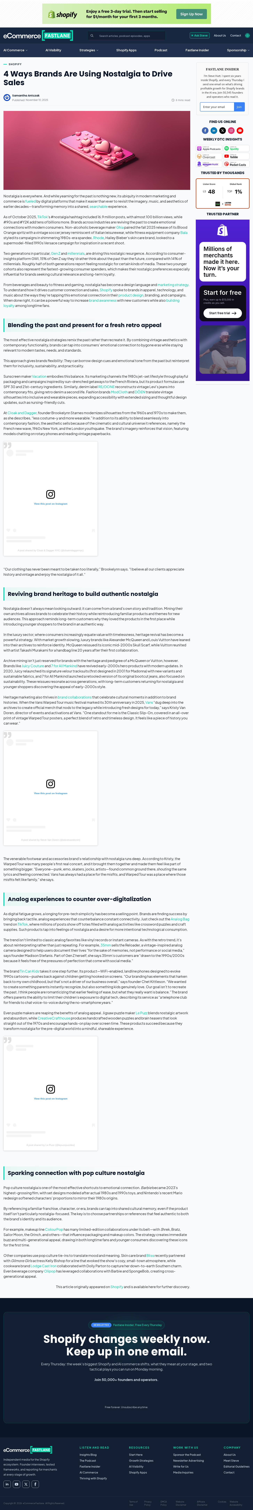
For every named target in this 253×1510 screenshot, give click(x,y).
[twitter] (222, 130)
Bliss (150, 1255)
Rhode (98, 237)
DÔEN (140, 392)
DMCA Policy (163, 1503)
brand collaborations (75, 697)
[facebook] (205, 130)
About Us (220, 35)
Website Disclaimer (181, 1503)
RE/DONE (106, 386)
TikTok (42, 217)
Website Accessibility (236, 1503)
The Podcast (88, 1460)
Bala (183, 232)
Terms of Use (133, 1503)
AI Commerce (13, 50)
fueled (30, 201)
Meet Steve (231, 1460)
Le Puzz (141, 1013)
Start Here (136, 1454)
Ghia (120, 227)
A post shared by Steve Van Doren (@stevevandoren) (50, 839)
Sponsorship (236, 50)
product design (130, 295)
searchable (99, 206)
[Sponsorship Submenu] (249, 50)
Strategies (87, 50)
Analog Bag (180, 919)
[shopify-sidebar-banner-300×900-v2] (223, 300)
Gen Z (55, 253)
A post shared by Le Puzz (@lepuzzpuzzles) (50, 1145)
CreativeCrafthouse (54, 1018)
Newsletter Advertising (188, 1460)
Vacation (39, 376)
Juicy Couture (33, 666)
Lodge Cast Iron (44, 1266)
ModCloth (119, 392)
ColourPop (54, 1229)
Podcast (161, 50)
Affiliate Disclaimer (202, 1503)
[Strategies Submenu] (98, 50)
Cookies (222, 1501)
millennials (76, 253)
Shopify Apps (126, 50)
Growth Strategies (141, 1460)
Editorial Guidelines (237, 1466)
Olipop (50, 1271)
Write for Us (180, 1466)
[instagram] (231, 130)
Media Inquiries (183, 1472)
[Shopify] (126, 13)
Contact (235, 35)
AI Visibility (53, 50)
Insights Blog (88, 1454)
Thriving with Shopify (93, 1478)
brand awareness (103, 300)
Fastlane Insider (197, 50)
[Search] (92, 35)
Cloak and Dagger (22, 413)
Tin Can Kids (29, 971)
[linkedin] (214, 130)
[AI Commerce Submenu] (27, 50)
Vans (149, 702)
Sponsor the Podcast (187, 1454)
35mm (106, 945)
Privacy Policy (147, 1503)
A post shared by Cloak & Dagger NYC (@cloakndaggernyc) (51, 550)
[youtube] (240, 130)
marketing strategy (173, 284)
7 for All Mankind (64, 666)
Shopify (15, 64)
